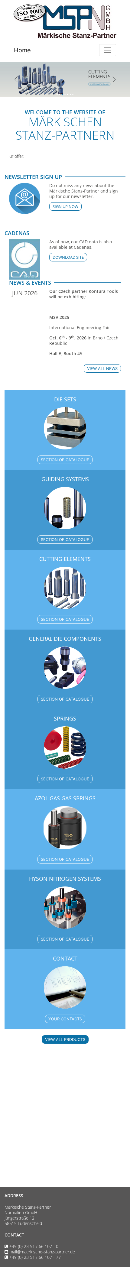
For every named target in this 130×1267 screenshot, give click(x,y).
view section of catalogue (40, 84)
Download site (68, 257)
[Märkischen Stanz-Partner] (65, 21)
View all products (65, 1039)
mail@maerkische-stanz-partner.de (42, 1252)
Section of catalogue (65, 459)
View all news (102, 368)
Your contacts (65, 1018)
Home (22, 50)
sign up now (65, 206)
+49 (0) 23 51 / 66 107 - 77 (35, 1257)
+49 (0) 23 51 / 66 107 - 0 (33, 1246)
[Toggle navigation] (107, 50)
